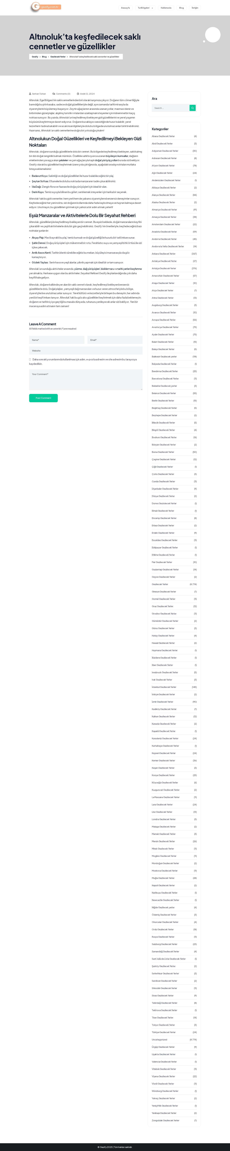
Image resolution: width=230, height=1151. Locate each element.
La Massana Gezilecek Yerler (166, 797)
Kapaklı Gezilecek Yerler (163, 731)
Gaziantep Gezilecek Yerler (165, 569)
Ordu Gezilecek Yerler (163, 929)
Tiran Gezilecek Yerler (162, 1017)
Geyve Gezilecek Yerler (163, 576)
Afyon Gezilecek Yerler (163, 165)
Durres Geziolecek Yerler (164, 503)
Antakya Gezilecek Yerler (164, 261)
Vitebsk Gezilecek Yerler (164, 1069)
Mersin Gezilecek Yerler (163, 841)
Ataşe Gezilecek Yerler (163, 283)
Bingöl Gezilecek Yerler (163, 430)
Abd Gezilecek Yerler (162, 143)
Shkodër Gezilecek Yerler (164, 988)
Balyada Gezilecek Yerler (164, 363)
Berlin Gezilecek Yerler (163, 400)
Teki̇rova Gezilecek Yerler (164, 1010)
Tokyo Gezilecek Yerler (163, 1024)
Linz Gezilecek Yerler (162, 811)
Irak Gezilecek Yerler (162, 679)
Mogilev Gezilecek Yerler (164, 856)
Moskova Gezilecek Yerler (165, 870)
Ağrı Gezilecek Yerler (162, 172)
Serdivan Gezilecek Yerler (164, 980)
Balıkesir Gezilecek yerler (164, 356)
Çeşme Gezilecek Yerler (164, 459)
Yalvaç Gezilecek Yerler (163, 1098)
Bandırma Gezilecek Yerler (165, 371)
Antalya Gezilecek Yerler (164, 268)
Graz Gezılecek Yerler (162, 606)
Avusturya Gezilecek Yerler (165, 327)
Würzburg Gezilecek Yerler (165, 1091)
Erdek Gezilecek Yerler (163, 532)
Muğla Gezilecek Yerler (163, 878)
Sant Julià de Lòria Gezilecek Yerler (169, 958)
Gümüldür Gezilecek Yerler (165, 621)
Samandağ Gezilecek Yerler (165, 951)
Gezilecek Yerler (160, 584)
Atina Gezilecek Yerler (163, 297)
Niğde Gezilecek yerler (163, 907)
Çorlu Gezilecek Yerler (163, 474)
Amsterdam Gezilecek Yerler (166, 224)
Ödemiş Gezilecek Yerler (164, 914)
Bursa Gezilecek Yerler (163, 452)
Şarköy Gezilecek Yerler (163, 966)
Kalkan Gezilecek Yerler (163, 716)
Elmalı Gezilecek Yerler (163, 510)
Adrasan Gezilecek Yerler (164, 158)
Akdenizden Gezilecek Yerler (166, 180)
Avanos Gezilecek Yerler (164, 312)
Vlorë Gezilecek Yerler (163, 1083)
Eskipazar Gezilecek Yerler (165, 547)
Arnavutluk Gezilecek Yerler (165, 275)
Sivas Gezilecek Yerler (163, 995)
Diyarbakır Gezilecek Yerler (165, 488)
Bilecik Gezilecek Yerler (163, 422)
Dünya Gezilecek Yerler (163, 496)
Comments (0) (63, 93)
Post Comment (43, 397)
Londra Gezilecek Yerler (163, 819)
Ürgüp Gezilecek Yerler (163, 1047)
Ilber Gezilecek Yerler (162, 665)
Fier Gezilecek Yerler (162, 562)
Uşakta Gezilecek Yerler (163, 1054)
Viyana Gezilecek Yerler (163, 1076)
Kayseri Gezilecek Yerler (164, 753)
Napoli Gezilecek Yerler (163, 885)
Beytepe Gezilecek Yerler (164, 415)
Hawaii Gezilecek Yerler (163, 643)
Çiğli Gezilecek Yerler (162, 466)
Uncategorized (159, 1039)
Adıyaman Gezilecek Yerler (165, 150)
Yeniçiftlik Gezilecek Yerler (165, 1105)
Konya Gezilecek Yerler (163, 775)
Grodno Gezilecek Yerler (164, 613)
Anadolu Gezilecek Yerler (164, 231)
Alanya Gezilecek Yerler (163, 195)
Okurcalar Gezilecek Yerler (165, 922)
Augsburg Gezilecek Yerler (165, 305)
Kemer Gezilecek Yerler (163, 760)
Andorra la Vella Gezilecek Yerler (168, 246)
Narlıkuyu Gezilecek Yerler (164, 892)
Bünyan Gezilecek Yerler (164, 444)
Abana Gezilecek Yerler (163, 136)
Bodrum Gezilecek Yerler (164, 437)
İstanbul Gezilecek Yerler (164, 687)
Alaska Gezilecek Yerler (163, 202)
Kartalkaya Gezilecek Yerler (165, 745)
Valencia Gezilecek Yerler (164, 1061)
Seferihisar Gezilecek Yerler (165, 973)
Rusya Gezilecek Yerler (163, 936)
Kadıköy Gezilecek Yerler (164, 709)
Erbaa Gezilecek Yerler (163, 525)
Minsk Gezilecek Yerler (163, 848)
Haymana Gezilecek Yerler (165, 650)
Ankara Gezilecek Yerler (163, 253)
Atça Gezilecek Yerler (162, 290)
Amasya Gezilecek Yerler (164, 217)
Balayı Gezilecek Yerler (163, 349)
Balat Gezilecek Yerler (163, 341)
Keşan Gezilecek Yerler (163, 767)
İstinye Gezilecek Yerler (163, 694)
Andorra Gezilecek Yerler (164, 239)
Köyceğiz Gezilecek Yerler (165, 782)
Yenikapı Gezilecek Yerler (164, 1113)
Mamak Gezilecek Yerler (164, 834)
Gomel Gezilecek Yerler (163, 598)
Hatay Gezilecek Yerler (163, 635)
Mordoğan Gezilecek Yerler (165, 863)
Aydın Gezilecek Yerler (163, 334)
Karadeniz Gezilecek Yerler (165, 738)
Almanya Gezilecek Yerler (164, 209)
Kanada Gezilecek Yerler (164, 723)
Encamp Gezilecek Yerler (164, 518)
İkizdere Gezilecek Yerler (164, 657)
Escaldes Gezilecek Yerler (164, 540)
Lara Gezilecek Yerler (162, 804)
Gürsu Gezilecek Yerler (163, 628)
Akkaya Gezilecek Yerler (164, 187)
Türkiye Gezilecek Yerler (164, 1032)
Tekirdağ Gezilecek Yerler (164, 1002)
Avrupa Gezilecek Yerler (163, 319)
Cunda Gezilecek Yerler (163, 481)
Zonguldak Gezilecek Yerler (165, 1120)
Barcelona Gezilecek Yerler (165, 378)
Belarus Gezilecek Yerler (164, 393)
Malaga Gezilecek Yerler (164, 826)
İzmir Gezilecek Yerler (162, 701)
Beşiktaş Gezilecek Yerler (164, 408)
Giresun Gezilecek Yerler (164, 591)
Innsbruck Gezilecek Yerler (165, 672)
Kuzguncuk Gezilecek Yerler (166, 789)
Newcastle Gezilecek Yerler (165, 900)
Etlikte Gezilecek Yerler (163, 554)
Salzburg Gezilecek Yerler (164, 944)
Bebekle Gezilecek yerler (164, 385)
